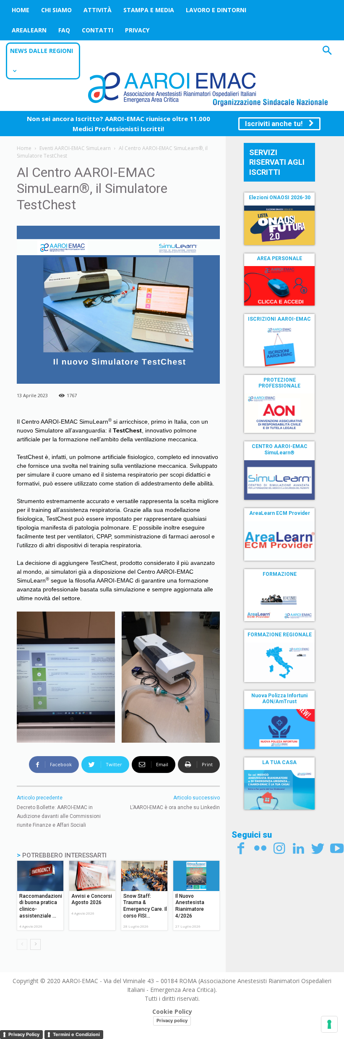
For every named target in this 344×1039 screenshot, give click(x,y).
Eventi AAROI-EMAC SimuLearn (75, 148)
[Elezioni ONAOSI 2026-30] (279, 225)
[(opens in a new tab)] (279, 286)
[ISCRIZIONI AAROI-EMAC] (279, 347)
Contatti (97, 30)
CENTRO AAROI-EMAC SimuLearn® (280, 449)
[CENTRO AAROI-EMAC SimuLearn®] (279, 480)
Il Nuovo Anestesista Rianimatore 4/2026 (189, 906)
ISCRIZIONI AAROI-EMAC (279, 319)
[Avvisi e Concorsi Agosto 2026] (92, 876)
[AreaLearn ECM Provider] (279, 541)
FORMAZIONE (280, 574)
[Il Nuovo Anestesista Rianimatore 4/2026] (196, 876)
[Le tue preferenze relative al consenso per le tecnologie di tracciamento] (329, 1024)
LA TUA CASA (279, 762)
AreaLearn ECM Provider (279, 513)
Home (20, 10)
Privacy (137, 30)
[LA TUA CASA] (279, 790)
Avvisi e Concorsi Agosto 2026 (91, 899)
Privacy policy (172, 1020)
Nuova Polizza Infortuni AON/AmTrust (279, 698)
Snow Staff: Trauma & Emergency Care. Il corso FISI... (145, 906)
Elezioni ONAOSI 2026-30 (279, 197)
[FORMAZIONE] (279, 601)
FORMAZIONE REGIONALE (280, 635)
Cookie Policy (172, 1011)
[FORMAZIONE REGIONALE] (279, 662)
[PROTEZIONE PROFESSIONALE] (279, 413)
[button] (327, 51)
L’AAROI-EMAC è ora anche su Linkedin (175, 807)
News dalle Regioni (41, 51)
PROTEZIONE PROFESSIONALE (279, 383)
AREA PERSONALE (279, 258)
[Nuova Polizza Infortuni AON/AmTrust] (279, 729)
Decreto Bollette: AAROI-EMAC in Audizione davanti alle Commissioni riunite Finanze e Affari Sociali (59, 816)
